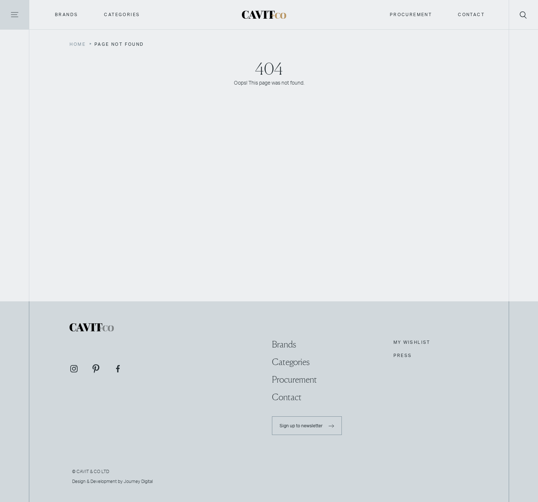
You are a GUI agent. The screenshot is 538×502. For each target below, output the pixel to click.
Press (402, 355)
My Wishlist (411, 342)
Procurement (411, 14)
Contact (471, 14)
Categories (122, 14)
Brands (66, 14)
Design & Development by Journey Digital (112, 481)
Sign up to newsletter (302, 425)
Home (78, 44)
